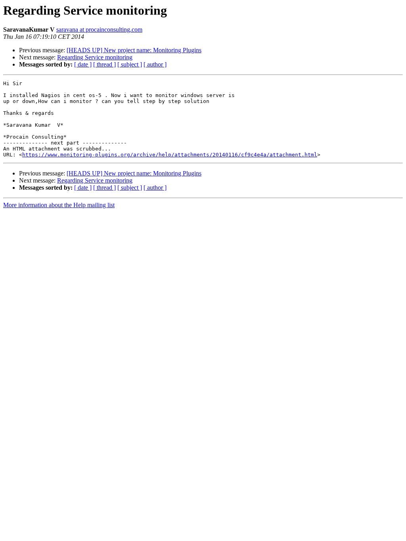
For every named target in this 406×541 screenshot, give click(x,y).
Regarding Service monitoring (94, 57)
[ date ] (83, 64)
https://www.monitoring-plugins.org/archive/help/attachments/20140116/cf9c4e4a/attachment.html (169, 155)
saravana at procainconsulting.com (99, 29)
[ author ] (155, 64)
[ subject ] (129, 64)
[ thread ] (104, 64)
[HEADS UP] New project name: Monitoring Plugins (134, 50)
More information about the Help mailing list (59, 205)
